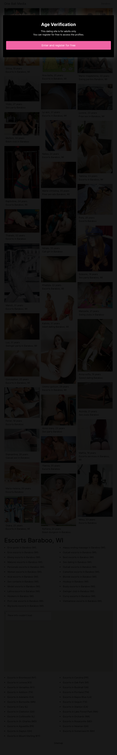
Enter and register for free (58, 45)
